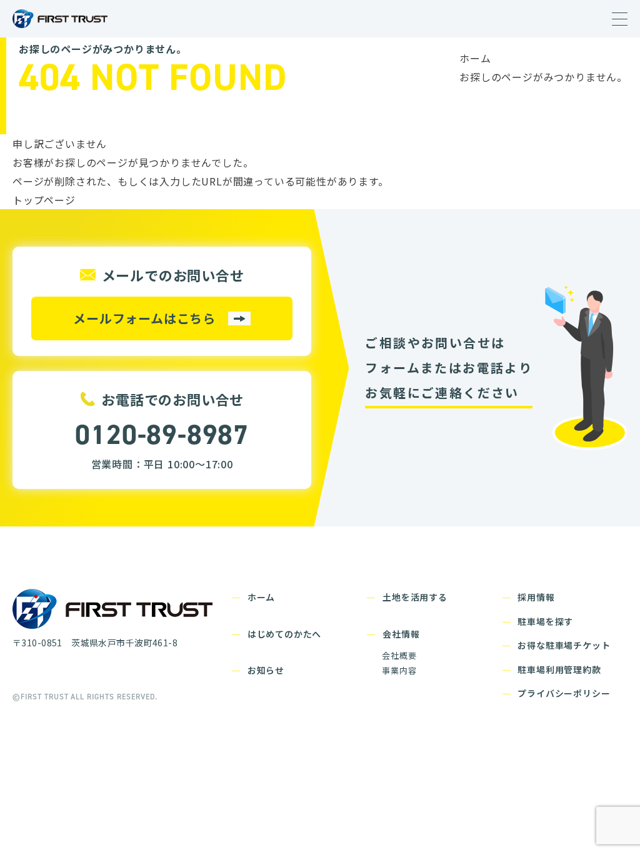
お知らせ (266, 670)
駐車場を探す (545, 621)
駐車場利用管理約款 (559, 669)
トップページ (44, 199)
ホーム (475, 58)
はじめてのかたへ (284, 634)
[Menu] (620, 19)
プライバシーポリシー (564, 693)
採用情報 (536, 597)
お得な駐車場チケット (564, 645)
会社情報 (400, 634)
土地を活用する (415, 597)
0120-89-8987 (162, 434)
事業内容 (399, 670)
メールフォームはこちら (144, 318)
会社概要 (399, 655)
